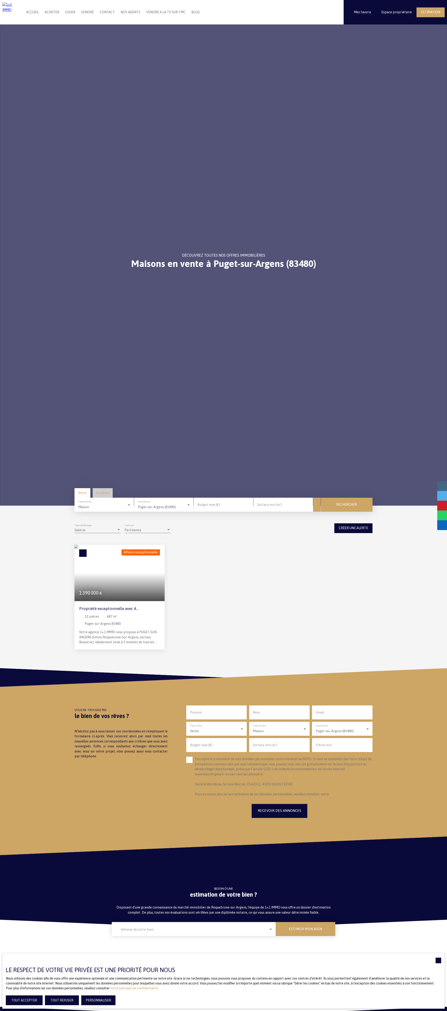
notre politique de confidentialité (134, 988)
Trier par (129, 525)
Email (320, 712)
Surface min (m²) (269, 505)
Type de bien (84, 501)
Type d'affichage (83, 525)
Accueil (32, 12)
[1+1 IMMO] (10, 12)
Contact (107, 12)
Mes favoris (362, 12)
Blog (195, 12)
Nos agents (130, 12)
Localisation (144, 501)
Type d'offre (196, 725)
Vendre (87, 12)
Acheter (52, 12)
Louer (70, 12)
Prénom (196, 712)
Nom (256, 712)
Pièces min (324, 745)
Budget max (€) (208, 505)
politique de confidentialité (350, 794)
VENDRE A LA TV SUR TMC (166, 12)
